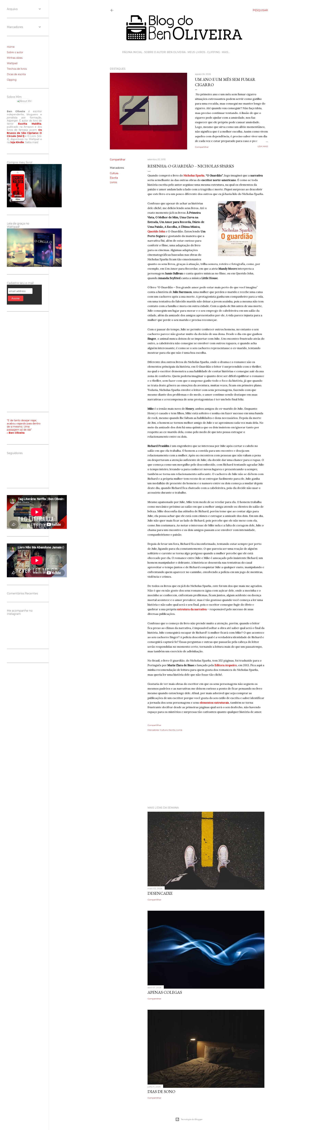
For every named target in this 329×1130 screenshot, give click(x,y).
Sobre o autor (15, 52)
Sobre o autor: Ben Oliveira (165, 52)
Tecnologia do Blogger (192, 1119)
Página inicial (132, 52)
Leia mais (263, 146)
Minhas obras (14, 57)
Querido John (156, 231)
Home (11, 46)
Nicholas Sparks (194, 175)
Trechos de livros (17, 68)
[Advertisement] (189, 774)
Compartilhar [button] (202, 147)
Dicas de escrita (16, 74)
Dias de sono (161, 1091)
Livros (113, 182)
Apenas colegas (165, 992)
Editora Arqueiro (226, 665)
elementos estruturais (214, 702)
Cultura (114, 173)
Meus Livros (196, 52)
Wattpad (12, 63)
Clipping (213, 52)
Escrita (114, 177)
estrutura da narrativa (192, 609)
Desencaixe (160, 893)
